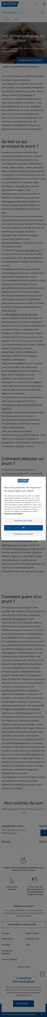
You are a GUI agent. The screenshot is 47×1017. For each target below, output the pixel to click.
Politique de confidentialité (13, 513)
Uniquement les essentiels (23, 534)
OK (23, 527)
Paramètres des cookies (23, 520)
